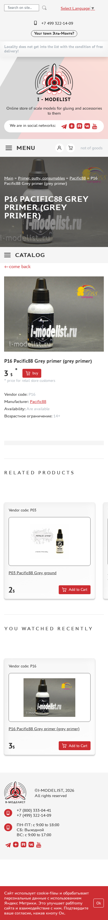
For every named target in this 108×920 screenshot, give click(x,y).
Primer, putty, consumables (41, 178)
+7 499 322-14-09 (57, 23)
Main (8, 178)
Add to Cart (78, 590)
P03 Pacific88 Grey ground (32, 572)
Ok (98, 903)
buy (35, 373)
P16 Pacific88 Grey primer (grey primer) (44, 728)
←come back (17, 266)
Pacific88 (78, 178)
